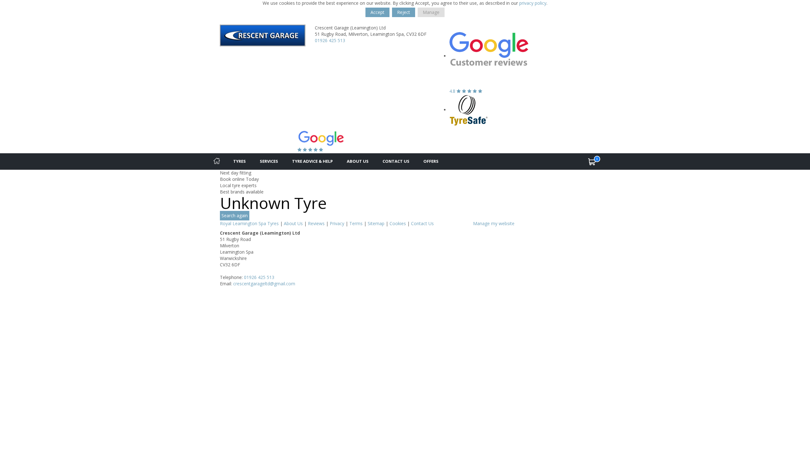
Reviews (316, 223)
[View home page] (262, 35)
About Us (358, 161)
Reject (403, 12)
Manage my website (493, 223)
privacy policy (532, 3)
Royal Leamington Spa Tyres (249, 223)
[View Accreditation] (468, 110)
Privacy (337, 223)
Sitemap (376, 223)
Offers (431, 161)
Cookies (397, 223)
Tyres (239, 161)
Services (269, 161)
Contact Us (396, 161)
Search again (234, 215)
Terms (356, 223)
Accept (377, 12)
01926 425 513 (330, 40)
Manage (431, 12)
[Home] (216, 161)
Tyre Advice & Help (312, 161)
